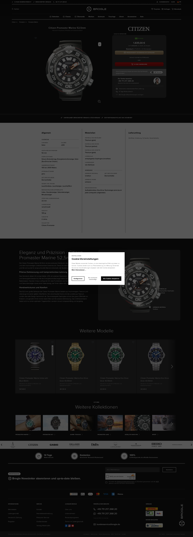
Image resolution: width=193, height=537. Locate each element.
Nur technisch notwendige (92, 278)
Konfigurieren (78, 278)
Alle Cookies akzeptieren (111, 278)
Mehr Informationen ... (79, 270)
